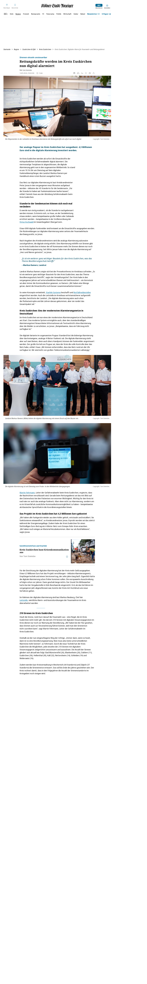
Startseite (6, 49)
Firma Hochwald (26, 222)
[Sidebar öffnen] (5, 14)
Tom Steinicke (27, 70)
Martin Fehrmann (27, 492)
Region (16, 49)
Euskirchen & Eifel (29, 49)
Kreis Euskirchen (45, 49)
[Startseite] (57, 6)
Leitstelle (24, 600)
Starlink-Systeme (53, 292)
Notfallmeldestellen (82, 292)
